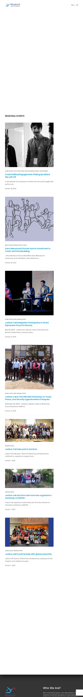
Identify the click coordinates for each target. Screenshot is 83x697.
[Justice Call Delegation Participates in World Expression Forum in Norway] (29, 293)
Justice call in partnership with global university (28, 554)
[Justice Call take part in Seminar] (29, 430)
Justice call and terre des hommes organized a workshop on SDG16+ (28, 496)
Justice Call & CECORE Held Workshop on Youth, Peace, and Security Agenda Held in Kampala (28, 398)
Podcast (27, 171)
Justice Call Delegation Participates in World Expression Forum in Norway (27, 324)
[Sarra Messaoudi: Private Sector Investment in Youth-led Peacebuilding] (29, 219)
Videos (25, 245)
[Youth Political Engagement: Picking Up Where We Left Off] (29, 145)
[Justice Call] (12, 5)
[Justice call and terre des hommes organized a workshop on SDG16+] (29, 478)
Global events (9, 171)
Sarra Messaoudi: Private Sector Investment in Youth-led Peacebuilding (27, 249)
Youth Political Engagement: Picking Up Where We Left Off (27, 175)
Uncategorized (43, 171)
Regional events (34, 171)
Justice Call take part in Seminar (21, 449)
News (22, 171)
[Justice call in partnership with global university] (29, 532)
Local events (17, 171)
